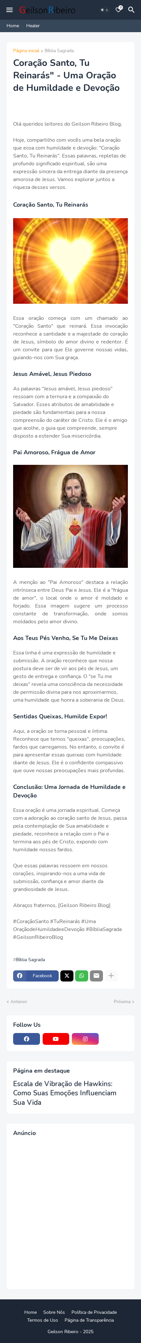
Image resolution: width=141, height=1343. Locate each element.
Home (13, 26)
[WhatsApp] (81, 975)
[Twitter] (66, 975)
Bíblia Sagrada (59, 51)
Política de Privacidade (94, 1312)
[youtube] (56, 1039)
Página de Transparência (89, 1320)
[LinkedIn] (114, 1039)
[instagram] (85, 1039)
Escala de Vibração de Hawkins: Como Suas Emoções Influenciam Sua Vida (64, 1093)
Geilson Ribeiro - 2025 (70, 1332)
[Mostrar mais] (111, 975)
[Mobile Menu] (9, 9)
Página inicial (26, 51)
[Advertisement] (70, 1212)
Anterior (18, 1002)
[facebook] (26, 1039)
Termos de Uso (42, 1320)
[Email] (96, 975)
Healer (33, 26)
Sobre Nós (54, 1312)
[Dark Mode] (104, 10)
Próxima (122, 1002)
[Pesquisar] (132, 9)
